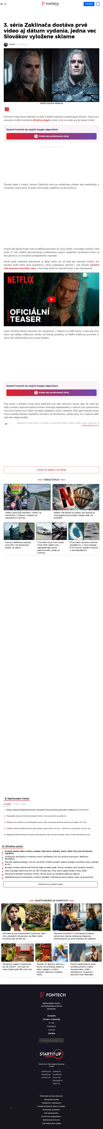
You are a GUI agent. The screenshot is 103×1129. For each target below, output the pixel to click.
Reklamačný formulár (51, 1120)
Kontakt (51, 1016)
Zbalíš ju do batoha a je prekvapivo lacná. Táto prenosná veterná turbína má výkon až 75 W (47, 822)
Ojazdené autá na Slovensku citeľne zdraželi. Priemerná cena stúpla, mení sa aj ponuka (49, 877)
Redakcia (51, 1026)
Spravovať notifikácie (51, 1040)
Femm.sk (57, 1077)
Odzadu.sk (45, 1074)
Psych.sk (56, 1083)
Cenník (51, 1030)
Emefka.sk (57, 1074)
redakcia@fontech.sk (90, 425)
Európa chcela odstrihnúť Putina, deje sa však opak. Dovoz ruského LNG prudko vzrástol (49, 868)
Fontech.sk (46, 1077)
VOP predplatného (51, 1113)
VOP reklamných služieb (51, 1123)
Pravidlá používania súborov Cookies (51, 1106)
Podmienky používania (51, 1110)
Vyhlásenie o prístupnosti (51, 1103)
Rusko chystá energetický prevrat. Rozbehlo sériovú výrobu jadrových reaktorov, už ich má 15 (48, 810)
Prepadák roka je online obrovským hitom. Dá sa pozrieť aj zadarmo (37, 816)
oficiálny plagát (41, 120)
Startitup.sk (46, 1071)
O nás (51, 1023)
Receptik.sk (57, 1080)
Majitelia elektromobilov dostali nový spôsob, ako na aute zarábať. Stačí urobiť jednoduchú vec (48, 835)
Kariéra (51, 1033)
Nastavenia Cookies (51, 1099)
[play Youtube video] (51, 299)
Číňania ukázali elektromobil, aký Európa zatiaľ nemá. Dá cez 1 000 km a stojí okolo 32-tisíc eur (49, 828)
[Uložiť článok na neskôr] (7, 109)
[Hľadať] (6, 4)
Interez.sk (57, 1071)
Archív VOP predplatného (51, 1116)
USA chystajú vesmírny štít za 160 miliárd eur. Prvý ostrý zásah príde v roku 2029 (46, 871)
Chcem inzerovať (51, 1019)
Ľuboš (12, 44)
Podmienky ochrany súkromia (51, 1096)
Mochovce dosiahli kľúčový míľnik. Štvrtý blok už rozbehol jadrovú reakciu (42, 874)
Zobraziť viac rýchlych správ (50, 884)
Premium (89, 4)
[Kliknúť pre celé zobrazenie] (51, 75)
